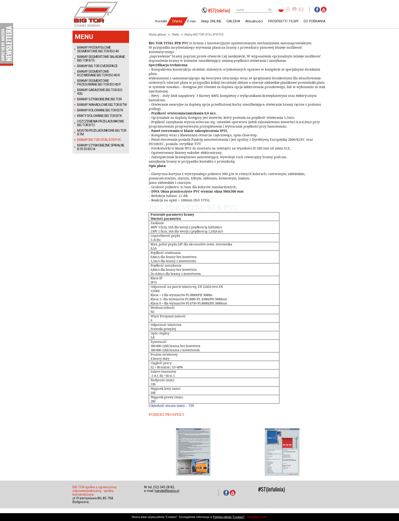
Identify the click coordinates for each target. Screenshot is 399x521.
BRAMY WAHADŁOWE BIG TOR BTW (102, 105)
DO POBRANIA (314, 21)
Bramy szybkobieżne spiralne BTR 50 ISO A (100, 147)
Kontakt (161, 21)
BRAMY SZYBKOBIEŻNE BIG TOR (99, 99)
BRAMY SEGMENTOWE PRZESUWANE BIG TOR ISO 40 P (99, 82)
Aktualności (254, 21)
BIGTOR (96, 6)
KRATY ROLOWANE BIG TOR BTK (99, 116)
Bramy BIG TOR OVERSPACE (97, 66)
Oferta (177, 21)
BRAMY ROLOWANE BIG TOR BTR (100, 110)
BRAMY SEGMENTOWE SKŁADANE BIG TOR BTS (101, 58)
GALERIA (233, 21)
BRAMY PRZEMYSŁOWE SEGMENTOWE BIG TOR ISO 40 (98, 49)
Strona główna (157, 34)
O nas (191, 21)
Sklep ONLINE (211, 21)
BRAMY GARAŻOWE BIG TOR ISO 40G (99, 91)
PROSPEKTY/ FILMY (283, 21)
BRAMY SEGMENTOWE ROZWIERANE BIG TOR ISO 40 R (98, 73)
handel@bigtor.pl (167, 491)
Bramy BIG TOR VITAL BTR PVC (99, 140)
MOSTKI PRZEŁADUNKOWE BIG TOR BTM (101, 132)
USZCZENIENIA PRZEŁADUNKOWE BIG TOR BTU (100, 123)
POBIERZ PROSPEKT (166, 415)
